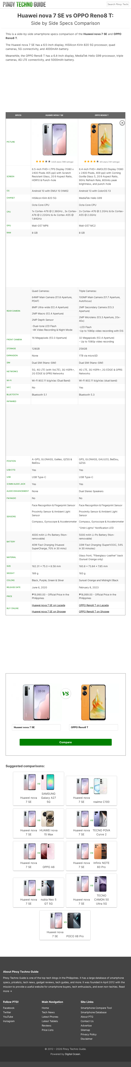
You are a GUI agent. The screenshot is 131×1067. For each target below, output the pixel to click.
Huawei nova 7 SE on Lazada (48, 605)
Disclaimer (86, 1038)
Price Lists (48, 1029)
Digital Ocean (72, 1054)
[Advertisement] (66, 88)
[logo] (24, 4)
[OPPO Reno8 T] (101, 157)
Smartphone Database (93, 1012)
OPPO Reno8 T (101, 115)
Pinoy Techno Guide (25, 971)
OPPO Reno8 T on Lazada (94, 605)
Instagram (9, 1021)
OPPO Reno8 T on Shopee (94, 611)
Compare (65, 742)
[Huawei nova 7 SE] (54, 157)
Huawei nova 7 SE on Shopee (49, 611)
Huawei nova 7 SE (54, 115)
